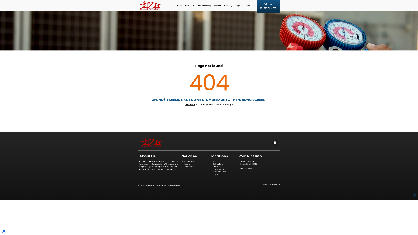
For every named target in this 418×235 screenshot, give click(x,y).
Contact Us (248, 5)
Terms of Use (276, 184)
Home (179, 5)
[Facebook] (275, 142)
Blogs (238, 5)
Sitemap (180, 185)
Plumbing (228, 5)
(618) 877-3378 (268, 7)
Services (188, 5)
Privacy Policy (267, 184)
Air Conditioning (204, 5)
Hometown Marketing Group (147, 185)
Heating (217, 5)
